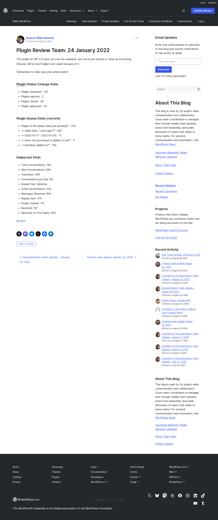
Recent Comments (166, 191)
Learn (94, 467)
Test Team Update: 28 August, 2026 (181, 254)
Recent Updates (165, 185)
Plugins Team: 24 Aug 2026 (176, 300)
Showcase (57, 467)
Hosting (17, 477)
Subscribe (163, 69)
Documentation (99, 471)
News (16, 471)
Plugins (55, 477)
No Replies (161, 197)
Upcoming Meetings (167, 152)
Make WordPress (22, 21)
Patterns (56, 482)
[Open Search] (183, 10)
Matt (173, 471)
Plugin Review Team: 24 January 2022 (63, 50)
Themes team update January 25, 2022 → (111, 257)
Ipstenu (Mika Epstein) (40, 37)
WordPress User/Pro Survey (171, 230)
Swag (134, 482)
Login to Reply (26, 243)
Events (133, 471)
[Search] (198, 89)
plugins (21, 220)
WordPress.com (179, 467)
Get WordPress (203, 10)
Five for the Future (166, 237)
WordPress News (165, 144)
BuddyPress (177, 482)
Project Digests (164, 173)
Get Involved (137, 467)
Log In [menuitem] (203, 2)
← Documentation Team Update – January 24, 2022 (44, 260)
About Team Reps (165, 165)
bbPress (175, 477)
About (16, 467)
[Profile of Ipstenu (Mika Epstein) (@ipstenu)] (20, 40)
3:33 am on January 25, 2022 (39, 41)
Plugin (21, 84)
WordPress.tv (99, 482)
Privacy (17, 482)
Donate (135, 477)
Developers (97, 477)
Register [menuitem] (212, 2)
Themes (56, 471)
